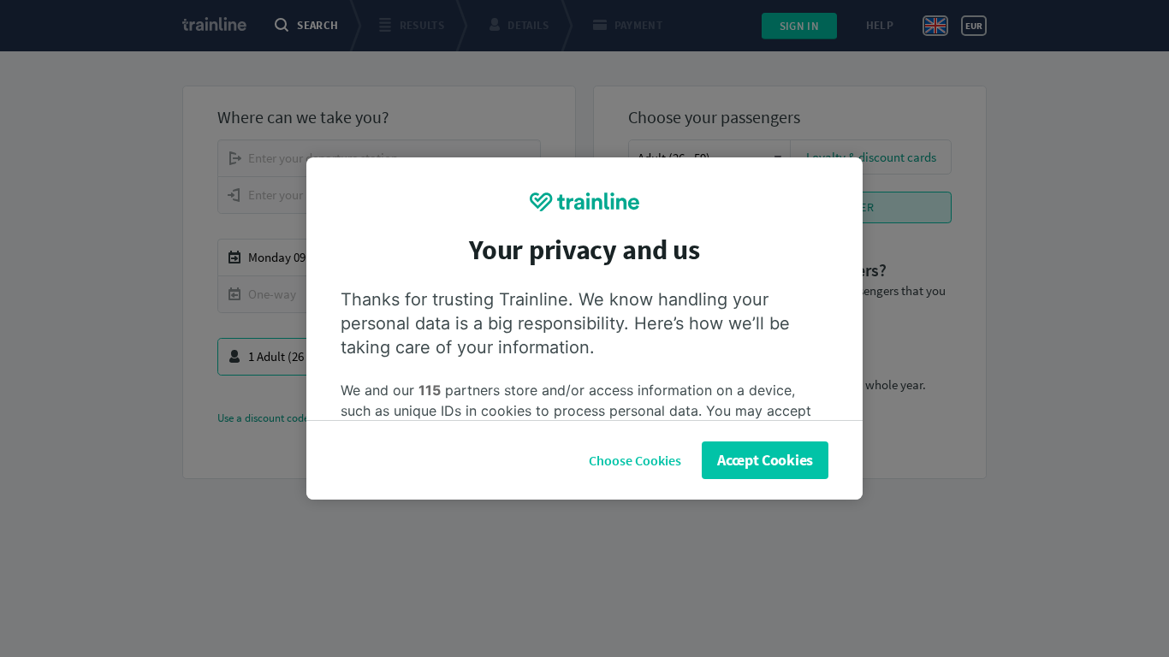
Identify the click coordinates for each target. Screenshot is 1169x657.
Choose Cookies (635, 460)
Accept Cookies (765, 460)
